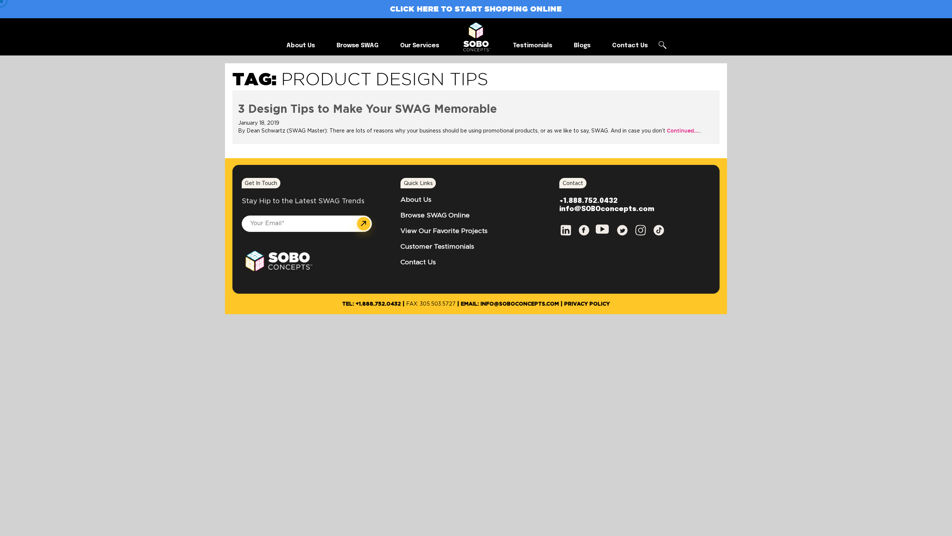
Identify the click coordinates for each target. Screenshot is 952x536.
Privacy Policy (587, 304)
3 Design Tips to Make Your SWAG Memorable (367, 109)
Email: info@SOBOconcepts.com (510, 304)
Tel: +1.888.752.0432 (371, 304)
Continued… (681, 131)
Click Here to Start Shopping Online (476, 8)
